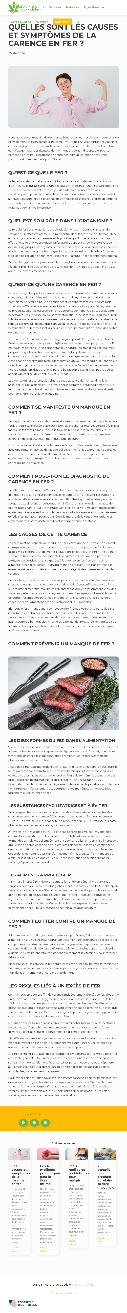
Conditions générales (65, 1293)
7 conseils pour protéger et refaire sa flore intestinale (105, 1176)
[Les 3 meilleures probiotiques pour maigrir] (76, 1154)
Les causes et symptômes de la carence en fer (21, 1175)
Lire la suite (15, 1249)
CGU (78, 1284)
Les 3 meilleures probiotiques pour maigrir (79, 1173)
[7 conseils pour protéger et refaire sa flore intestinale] (105, 1154)
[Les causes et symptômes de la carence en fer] (19, 1154)
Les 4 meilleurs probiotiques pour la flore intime (50, 1175)
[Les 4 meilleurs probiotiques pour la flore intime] (48, 1154)
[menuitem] (18, 7)
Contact (89, 1284)
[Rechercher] (78, 22)
